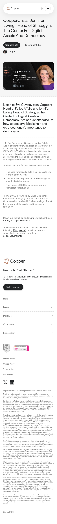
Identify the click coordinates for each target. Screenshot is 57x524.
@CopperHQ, (19, 230)
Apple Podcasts (22, 220)
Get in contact (13, 287)
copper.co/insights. (12, 236)
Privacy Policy (9, 359)
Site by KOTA (8, 512)
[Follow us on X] (5, 382)
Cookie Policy (8, 364)
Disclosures (8, 374)
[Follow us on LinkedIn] (12, 382)
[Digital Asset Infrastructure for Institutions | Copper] (13, 8)
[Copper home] (28, 261)
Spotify (6, 220)
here (31, 218)
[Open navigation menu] (48, 8)
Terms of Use (8, 369)
